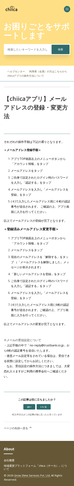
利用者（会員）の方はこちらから (48, 71)
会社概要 (9, 460)
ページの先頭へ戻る (16, 428)
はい (29, 406)
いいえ (43, 406)
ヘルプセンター (16, 71)
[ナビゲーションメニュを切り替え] (67, 9)
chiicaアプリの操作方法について (25, 75)
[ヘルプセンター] (11, 10)
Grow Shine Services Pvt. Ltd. (32, 475)
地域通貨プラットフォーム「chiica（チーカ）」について (35, 467)
